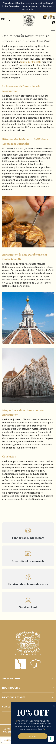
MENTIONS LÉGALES (13, 697)
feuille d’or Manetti (30, 62)
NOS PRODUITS (11, 688)
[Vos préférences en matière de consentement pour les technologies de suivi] (51, 739)
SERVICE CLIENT (11, 678)
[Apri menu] (53, 29)
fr (3, 19)
